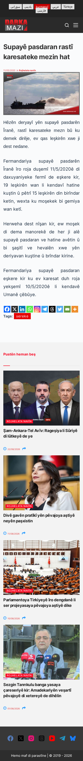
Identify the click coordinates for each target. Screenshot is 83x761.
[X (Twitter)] (21, 738)
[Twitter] (59, 309)
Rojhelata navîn (27, 70)
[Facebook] (7, 309)
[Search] (67, 25)
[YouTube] (52, 738)
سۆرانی (15, 6)
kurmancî (42, 6)
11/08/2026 (13, 533)
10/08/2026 (13, 618)
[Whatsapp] (29, 309)
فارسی (41, 10)
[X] (14, 309)
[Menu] (75, 25)
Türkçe (68, 6)
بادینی (28, 6)
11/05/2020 (9, 70)
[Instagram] (37, 309)
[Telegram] (44, 309)
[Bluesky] (73, 738)
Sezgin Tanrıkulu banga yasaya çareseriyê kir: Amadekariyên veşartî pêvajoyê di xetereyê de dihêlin (37, 690)
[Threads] (52, 309)
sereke (22, 316)
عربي (55, 6)
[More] (74, 309)
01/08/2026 (13, 708)
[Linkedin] (22, 309)
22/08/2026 (13, 449)
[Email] (67, 309)
